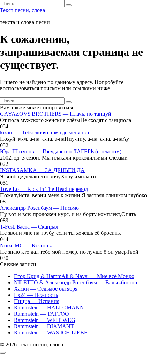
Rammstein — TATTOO (41, 314)
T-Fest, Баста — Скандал (29, 227)
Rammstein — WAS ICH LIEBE (51, 333)
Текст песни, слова (22, 10)
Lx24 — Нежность (36, 295)
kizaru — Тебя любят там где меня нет (45, 133)
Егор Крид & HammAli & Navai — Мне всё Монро (74, 276)
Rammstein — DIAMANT (44, 326)
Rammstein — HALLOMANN (49, 307)
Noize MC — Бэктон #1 (27, 245)
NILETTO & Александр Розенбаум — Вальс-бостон (75, 282)
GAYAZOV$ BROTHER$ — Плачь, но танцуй (55, 114)
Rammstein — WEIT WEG (44, 320)
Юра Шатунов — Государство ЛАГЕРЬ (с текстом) (60, 151)
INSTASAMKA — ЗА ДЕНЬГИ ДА (42, 170)
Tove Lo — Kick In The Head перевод (44, 189)
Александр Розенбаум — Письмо (39, 208)
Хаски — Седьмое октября (45, 289)
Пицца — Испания (36, 301)
